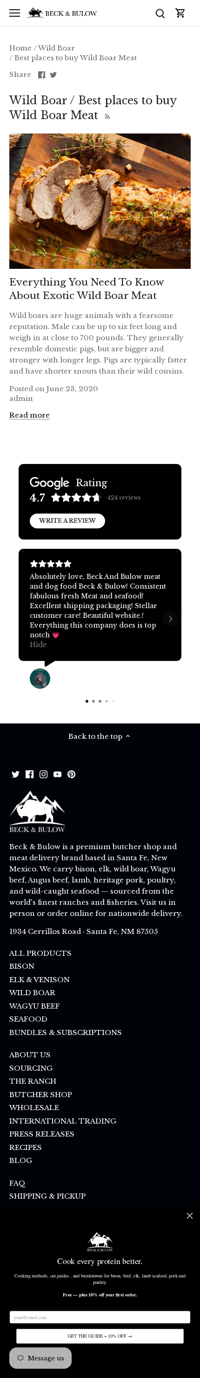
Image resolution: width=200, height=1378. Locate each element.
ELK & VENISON (39, 979)
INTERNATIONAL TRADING (62, 1121)
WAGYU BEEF (34, 1006)
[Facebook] (29, 773)
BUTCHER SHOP (40, 1094)
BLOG (20, 1160)
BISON (21, 966)
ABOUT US (30, 1054)
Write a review (67, 520)
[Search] (160, 12)
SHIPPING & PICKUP (47, 1196)
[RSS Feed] (106, 115)
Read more (29, 415)
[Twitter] (16, 773)
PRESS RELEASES (41, 1134)
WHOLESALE (34, 1107)
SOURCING (31, 1068)
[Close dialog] (189, 1215)
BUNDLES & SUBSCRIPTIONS (65, 1032)
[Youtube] (57, 773)
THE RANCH (32, 1081)
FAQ (17, 1183)
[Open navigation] (14, 13)
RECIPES (25, 1147)
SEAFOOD (28, 1019)
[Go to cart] (180, 12)
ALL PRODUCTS (40, 953)
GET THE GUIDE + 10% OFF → (100, 1336)
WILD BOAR (32, 992)
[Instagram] (43, 773)
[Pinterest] (71, 773)
